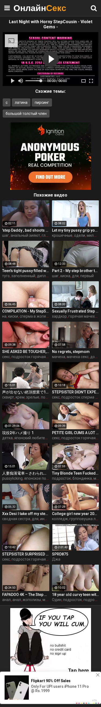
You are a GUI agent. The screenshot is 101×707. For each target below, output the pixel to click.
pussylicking (12, 478)
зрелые (32, 397)
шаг (5, 235)
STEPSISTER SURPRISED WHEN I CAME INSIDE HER (25, 554)
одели (79, 235)
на (4, 316)
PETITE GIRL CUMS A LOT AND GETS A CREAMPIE (75, 433)
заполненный (23, 276)
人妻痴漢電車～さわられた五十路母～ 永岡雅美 (25, 473)
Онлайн (26, 8)
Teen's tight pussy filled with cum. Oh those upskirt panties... (25, 271)
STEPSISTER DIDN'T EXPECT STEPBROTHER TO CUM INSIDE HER (75, 392)
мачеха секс (78, 357)
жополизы (32, 600)
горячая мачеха (82, 316)
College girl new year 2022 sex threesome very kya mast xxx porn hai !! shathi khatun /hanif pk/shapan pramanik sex (75, 514)
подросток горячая (29, 357)
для (75, 276)
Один (56, 600)
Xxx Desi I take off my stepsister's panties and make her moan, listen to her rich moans (25, 514)
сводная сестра (16, 519)
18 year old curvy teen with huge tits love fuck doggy (75, 594)
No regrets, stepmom (71, 351)
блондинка (82, 478)
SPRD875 (60, 554)
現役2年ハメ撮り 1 (18, 433)
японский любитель (31, 438)
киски (13, 316)
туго (6, 276)
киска (65, 276)
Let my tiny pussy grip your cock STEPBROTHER (75, 230)
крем (20, 397)
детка (7, 438)
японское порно (38, 478)
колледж (60, 519)
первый (87, 276)
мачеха (58, 357)
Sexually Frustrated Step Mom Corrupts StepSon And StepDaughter (75, 311)
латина (21, 102)
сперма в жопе (33, 316)
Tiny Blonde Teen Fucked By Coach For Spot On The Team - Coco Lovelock (75, 473)
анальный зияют (25, 235)
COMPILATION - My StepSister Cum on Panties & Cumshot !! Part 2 (25, 311)
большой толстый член (26, 113)
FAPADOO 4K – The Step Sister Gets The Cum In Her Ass (25, 594)
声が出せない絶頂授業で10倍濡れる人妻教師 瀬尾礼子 (25, 392)
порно (46, 397)
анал (6, 600)
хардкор (59, 316)
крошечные (62, 235)
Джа (56, 559)
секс (6, 357)
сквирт (8, 397)
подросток (61, 478)
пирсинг (42, 102)
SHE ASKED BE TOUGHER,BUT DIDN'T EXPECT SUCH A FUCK (25, 351)
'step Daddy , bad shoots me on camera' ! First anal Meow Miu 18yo (25, 230)
